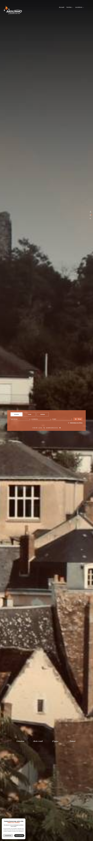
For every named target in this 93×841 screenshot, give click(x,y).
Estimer (42, 414)
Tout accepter (19, 835)
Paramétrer (8, 835)
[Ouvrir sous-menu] (72, 7)
